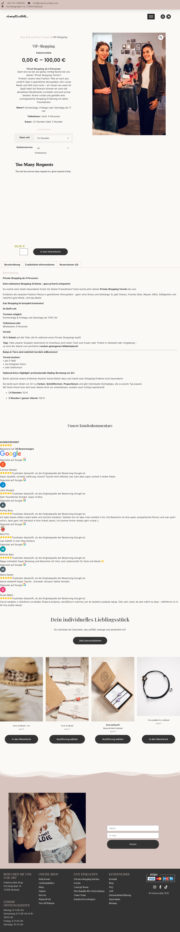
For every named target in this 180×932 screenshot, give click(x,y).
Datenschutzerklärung (120, 895)
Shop (30, 37)
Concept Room (81, 887)
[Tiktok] (166, 887)
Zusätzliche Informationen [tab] (40, 264)
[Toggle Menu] (151, 16)
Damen (42, 891)
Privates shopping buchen (86, 879)
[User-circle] (163, 16)
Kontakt (113, 879)
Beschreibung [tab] (12, 264)
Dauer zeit (25, 137)
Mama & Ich (45, 899)
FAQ (111, 887)
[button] (160, 37)
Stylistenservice (24, 147)
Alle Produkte (43, 37)
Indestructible (43, 52)
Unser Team (80, 895)
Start (23, 37)
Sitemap (113, 903)
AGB (111, 891)
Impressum (114, 899)
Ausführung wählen (67, 739)
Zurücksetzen (40, 153)
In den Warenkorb (50, 251)
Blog (111, 883)
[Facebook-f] (160, 887)
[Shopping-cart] (168, 16)
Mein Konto (44, 879)
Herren (42, 895)
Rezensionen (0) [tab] (69, 264)
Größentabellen (44, 129)
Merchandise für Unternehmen (89, 891)
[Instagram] (154, 887)
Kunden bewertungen (84, 899)
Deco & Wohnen (46, 903)
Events (77, 883)
